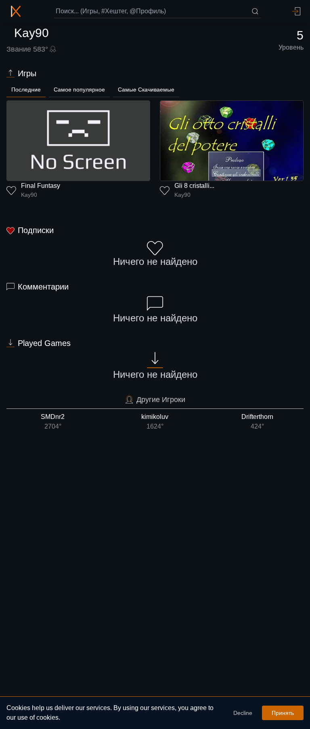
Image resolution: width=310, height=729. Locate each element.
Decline (242, 713)
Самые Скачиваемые (146, 89)
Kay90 (29, 195)
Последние (26, 89)
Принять (283, 713)
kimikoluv (154, 421)
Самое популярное (79, 89)
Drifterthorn (257, 421)
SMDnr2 (53, 421)
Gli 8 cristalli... (194, 185)
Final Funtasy (40, 185)
